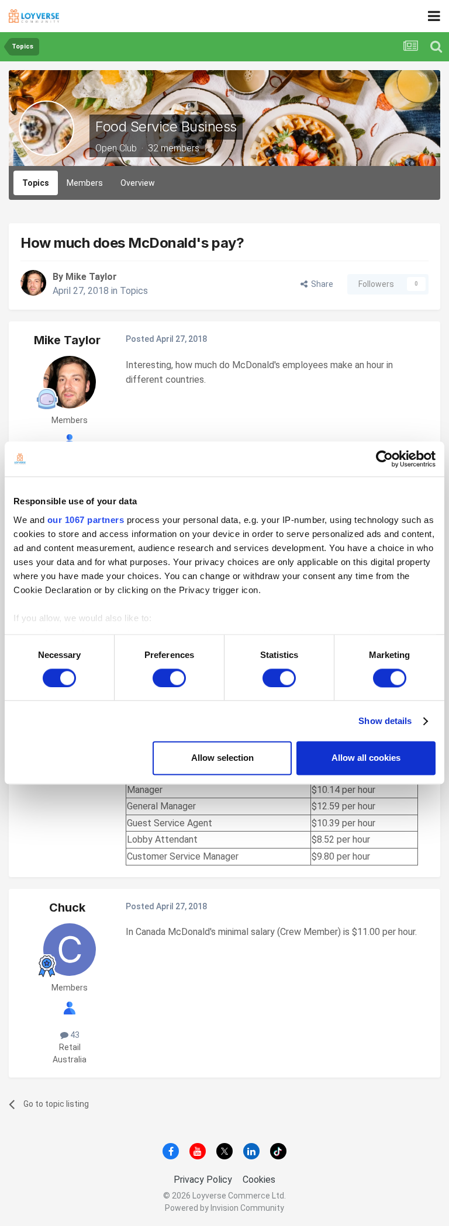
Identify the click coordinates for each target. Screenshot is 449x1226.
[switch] (169, 678)
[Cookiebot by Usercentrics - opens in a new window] (384, 458)
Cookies (259, 1179)
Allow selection (222, 758)
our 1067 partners (86, 520)
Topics (35, 183)
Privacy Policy (203, 1179)
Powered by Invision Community (224, 1208)
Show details (385, 721)
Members (85, 183)
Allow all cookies (365, 758)
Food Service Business (166, 126)
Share (320, 284)
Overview (137, 183)
